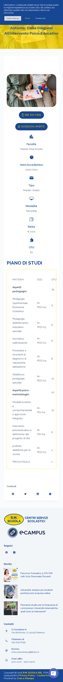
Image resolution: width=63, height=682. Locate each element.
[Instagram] (14, 552)
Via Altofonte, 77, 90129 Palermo (28, 632)
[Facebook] (13, 494)
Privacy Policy (27, 675)
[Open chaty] (53, 673)
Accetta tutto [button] (40, 18)
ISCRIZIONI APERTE (33, 126)
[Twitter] (25, 494)
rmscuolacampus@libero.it (25, 652)
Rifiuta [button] (27, 18)
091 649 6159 (18, 642)
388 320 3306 (33, 115)
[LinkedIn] (38, 494)
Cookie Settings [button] (12, 18)
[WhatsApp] (50, 494)
